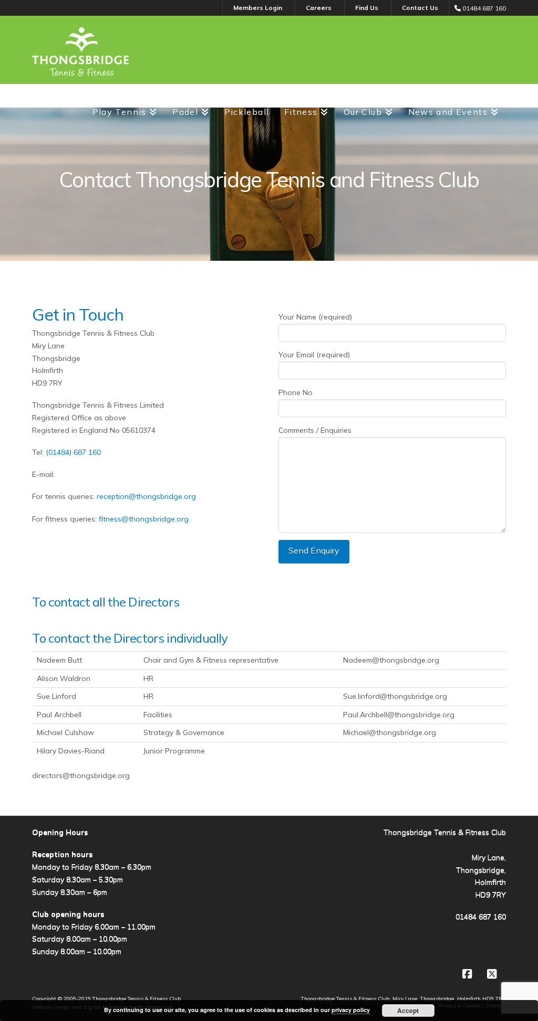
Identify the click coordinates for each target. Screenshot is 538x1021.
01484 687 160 (481, 916)
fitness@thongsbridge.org (144, 519)
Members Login (257, 8)
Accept (408, 1010)
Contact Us (420, 8)
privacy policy (351, 1010)
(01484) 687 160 (73, 452)
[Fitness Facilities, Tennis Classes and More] (80, 51)
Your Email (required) (314, 354)
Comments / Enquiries (314, 430)
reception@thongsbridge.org (146, 496)
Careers (319, 8)
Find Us (366, 8)
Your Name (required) (315, 317)
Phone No (295, 392)
